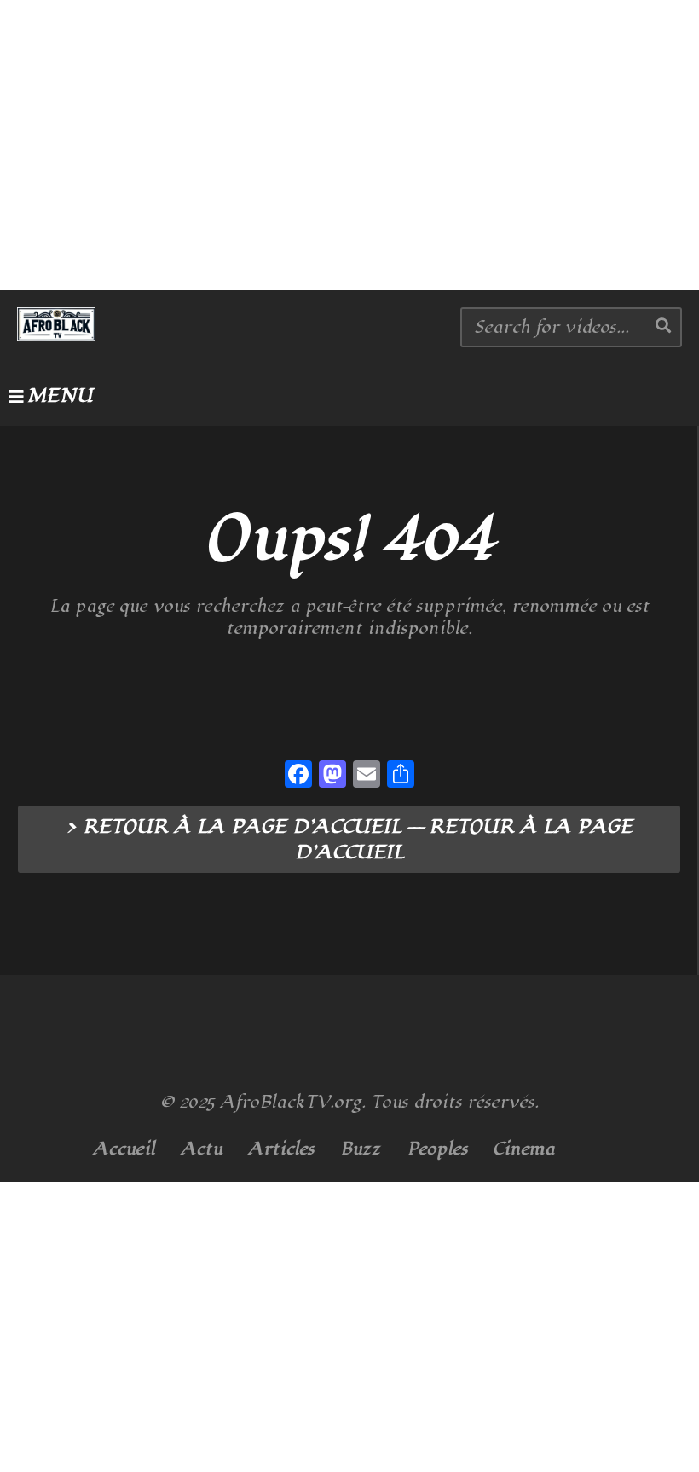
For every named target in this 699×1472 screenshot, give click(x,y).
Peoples (437, 1149)
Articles (281, 1149)
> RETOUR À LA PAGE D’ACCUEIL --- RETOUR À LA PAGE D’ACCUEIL (349, 839)
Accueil (124, 1149)
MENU (59, 396)
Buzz (360, 1149)
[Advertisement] (349, 145)
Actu (201, 1149)
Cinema (524, 1149)
